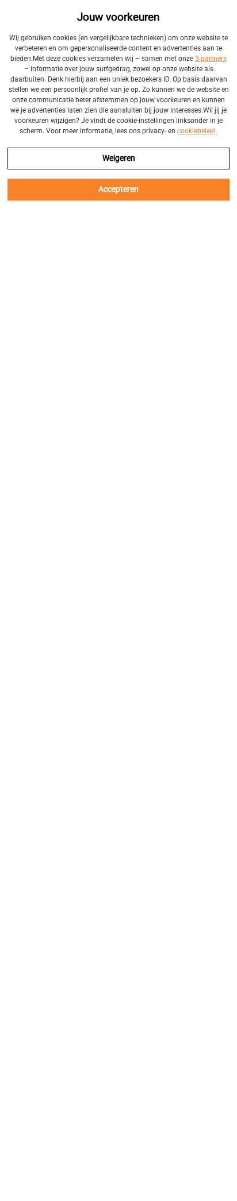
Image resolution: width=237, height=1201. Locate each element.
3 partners (211, 59)
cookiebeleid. (197, 131)
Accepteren (118, 189)
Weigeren (118, 158)
